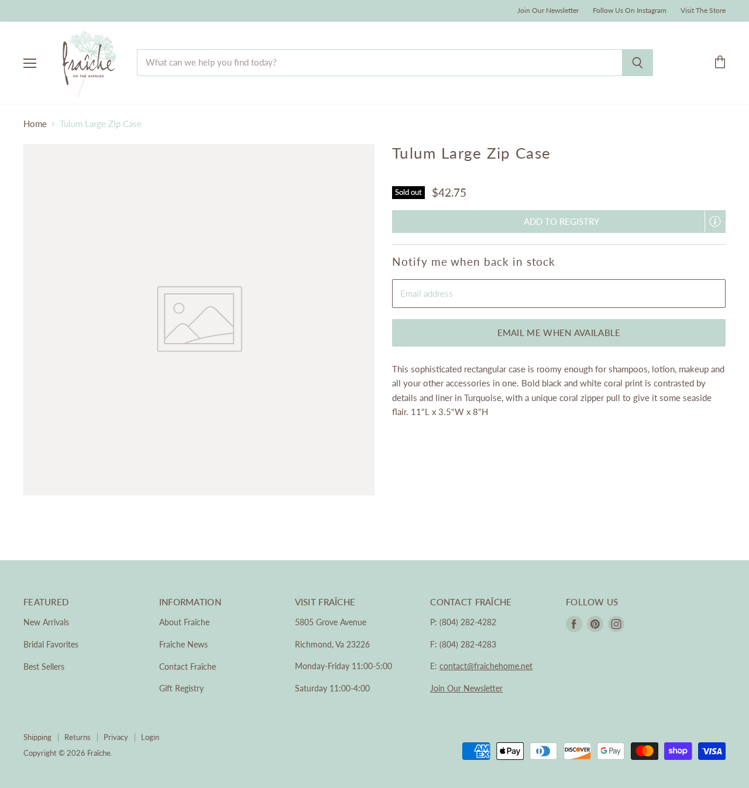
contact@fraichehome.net (485, 666)
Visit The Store (703, 10)
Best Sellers (43, 666)
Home (35, 124)
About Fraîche (184, 622)
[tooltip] (715, 221)
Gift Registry (181, 688)
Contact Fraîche (187, 666)
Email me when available (559, 332)
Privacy (116, 737)
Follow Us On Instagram (629, 10)
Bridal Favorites (50, 644)
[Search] (637, 62)
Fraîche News (183, 644)
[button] (559, 221)
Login (150, 737)
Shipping (37, 737)
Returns (77, 737)
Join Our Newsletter (548, 10)
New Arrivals (46, 622)
